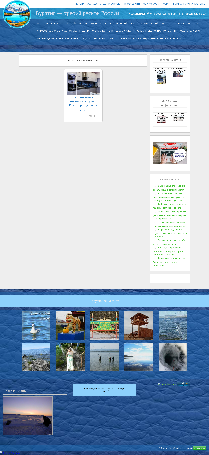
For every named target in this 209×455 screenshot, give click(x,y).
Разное (140, 30)
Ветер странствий (115, 23)
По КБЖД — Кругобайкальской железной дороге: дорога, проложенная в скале (168, 251)
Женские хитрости (188, 23)
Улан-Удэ (92, 3)
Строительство (167, 23)
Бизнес (79, 23)
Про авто (183, 30)
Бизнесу (194, 30)
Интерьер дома (45, 38)
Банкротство (197, 3)
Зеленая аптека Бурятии (173, 38)
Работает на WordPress (171, 448)
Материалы (169, 30)
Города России (88, 38)
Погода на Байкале (109, 3)
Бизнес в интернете (67, 38)
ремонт (131, 23)
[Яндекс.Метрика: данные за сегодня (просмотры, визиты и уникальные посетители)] (10, 453)
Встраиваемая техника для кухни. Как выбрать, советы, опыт (83, 103)
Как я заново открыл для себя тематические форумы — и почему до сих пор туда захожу (169, 197)
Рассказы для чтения (102, 30)
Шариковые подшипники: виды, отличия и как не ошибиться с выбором (170, 233)
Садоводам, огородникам (52, 30)
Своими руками (125, 30)
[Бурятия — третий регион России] (17, 14)
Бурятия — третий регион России (77, 13)
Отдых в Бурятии (147, 23)
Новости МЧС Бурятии (133, 38)
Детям (85, 30)
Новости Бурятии (109, 38)
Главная (80, 3)
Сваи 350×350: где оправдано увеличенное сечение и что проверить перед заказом (170, 215)
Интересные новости (49, 23)
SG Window (200, 448)
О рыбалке (74, 30)
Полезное (68, 23)
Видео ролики (153, 30)
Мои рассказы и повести (157, 3)
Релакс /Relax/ (181, 3)
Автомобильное (94, 23)
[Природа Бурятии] (28, 415)
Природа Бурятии (131, 3)
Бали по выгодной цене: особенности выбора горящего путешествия (169, 261)
